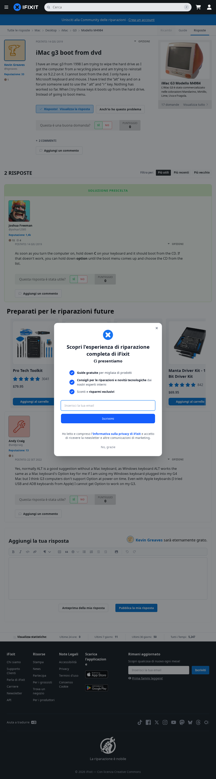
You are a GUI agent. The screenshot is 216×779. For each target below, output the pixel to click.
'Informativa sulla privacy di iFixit (116, 434)
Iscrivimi (108, 419)
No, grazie (108, 447)
